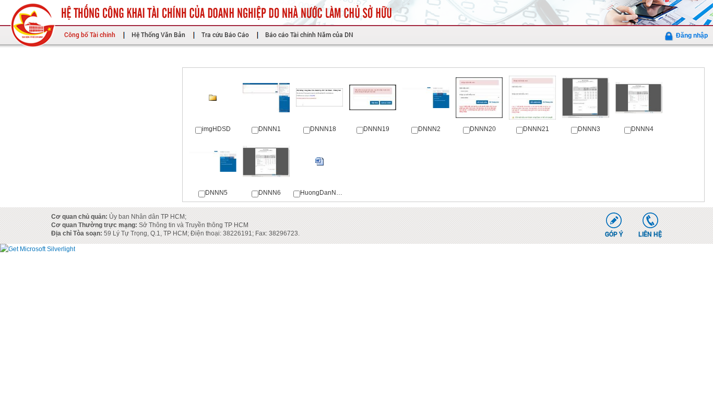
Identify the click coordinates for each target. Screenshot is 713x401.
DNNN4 (642, 129)
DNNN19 (376, 129)
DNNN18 (323, 129)
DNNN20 (483, 129)
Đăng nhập (692, 35)
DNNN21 (536, 129)
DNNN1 (269, 129)
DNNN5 (216, 192)
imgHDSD (216, 129)
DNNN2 (429, 129)
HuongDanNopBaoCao (333, 192)
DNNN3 (589, 129)
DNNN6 (269, 192)
